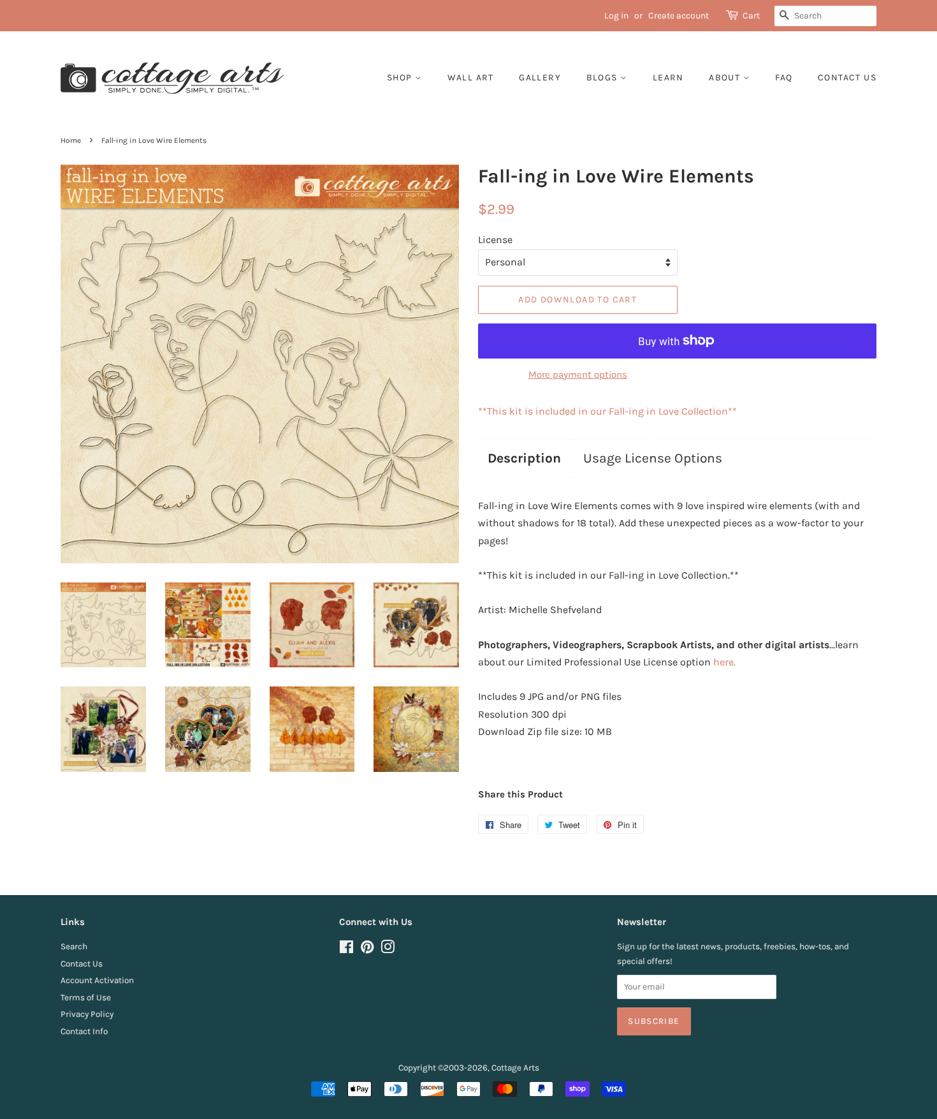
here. (724, 662)
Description (524, 458)
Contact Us (82, 963)
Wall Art (470, 77)
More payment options (577, 374)
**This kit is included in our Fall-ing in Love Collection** (607, 411)
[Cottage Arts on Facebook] (346, 949)
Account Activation (97, 980)
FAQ (783, 77)
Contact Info (84, 1031)
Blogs (603, 77)
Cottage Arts (515, 1067)
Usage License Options (652, 458)
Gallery (540, 77)
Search (74, 946)
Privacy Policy (87, 1014)
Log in (616, 15)
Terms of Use (86, 997)
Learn (668, 77)
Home (71, 140)
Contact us (847, 77)
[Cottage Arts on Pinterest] (367, 949)
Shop (401, 77)
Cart (751, 15)
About (726, 77)
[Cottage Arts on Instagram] (388, 949)
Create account (678, 15)
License (495, 239)
